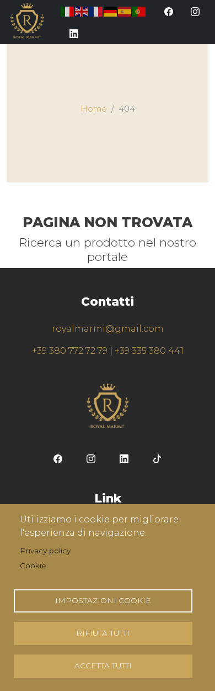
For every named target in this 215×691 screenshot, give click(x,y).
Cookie (33, 565)
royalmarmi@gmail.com (108, 328)
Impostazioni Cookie (103, 600)
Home (93, 109)
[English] (82, 11)
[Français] (96, 11)
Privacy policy (45, 550)
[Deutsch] (111, 11)
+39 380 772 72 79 (70, 351)
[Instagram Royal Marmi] (195, 11)
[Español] (125, 11)
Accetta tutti (103, 665)
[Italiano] (68, 11)
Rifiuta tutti (103, 633)
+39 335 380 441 (149, 351)
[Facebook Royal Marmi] (168, 11)
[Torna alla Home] (27, 20)
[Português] (139, 11)
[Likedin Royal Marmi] (74, 33)
